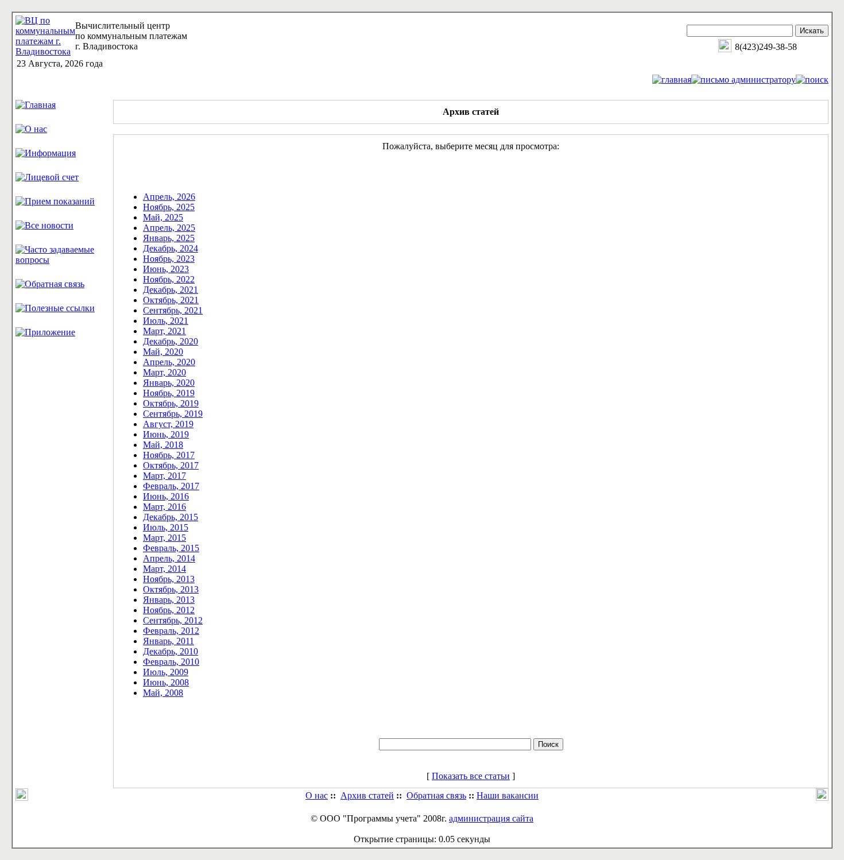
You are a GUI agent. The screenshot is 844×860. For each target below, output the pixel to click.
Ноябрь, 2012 (169, 610)
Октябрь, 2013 (171, 589)
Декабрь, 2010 (170, 651)
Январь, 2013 (169, 600)
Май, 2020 (163, 352)
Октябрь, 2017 (171, 465)
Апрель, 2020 (169, 362)
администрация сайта (491, 818)
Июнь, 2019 (166, 434)
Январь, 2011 (168, 641)
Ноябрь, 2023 (169, 259)
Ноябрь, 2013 (169, 579)
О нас (316, 795)
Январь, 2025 (169, 238)
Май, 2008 (163, 693)
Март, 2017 (164, 476)
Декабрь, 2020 (170, 341)
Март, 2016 (164, 507)
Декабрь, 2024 (170, 248)
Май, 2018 (163, 445)
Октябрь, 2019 (171, 403)
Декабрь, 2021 (170, 290)
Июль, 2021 (165, 321)
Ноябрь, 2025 (169, 207)
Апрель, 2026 (169, 197)
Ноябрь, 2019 (169, 393)
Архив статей (367, 795)
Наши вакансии (508, 795)
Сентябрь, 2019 (173, 414)
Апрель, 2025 (169, 228)
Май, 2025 (163, 217)
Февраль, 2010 (171, 662)
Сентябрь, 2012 (173, 620)
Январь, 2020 (169, 383)
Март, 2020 (164, 372)
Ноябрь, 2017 (169, 455)
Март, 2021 (164, 331)
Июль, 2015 (165, 527)
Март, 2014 (164, 569)
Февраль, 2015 (171, 548)
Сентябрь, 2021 (173, 310)
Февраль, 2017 (171, 486)
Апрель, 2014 (169, 558)
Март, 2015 (164, 538)
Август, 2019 (168, 424)
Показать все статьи (471, 776)
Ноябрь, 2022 (169, 279)
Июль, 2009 (165, 672)
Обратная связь (436, 795)
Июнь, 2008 (166, 682)
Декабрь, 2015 (170, 517)
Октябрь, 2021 (171, 300)
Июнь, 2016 (166, 496)
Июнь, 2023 (166, 269)
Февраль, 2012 (171, 631)
